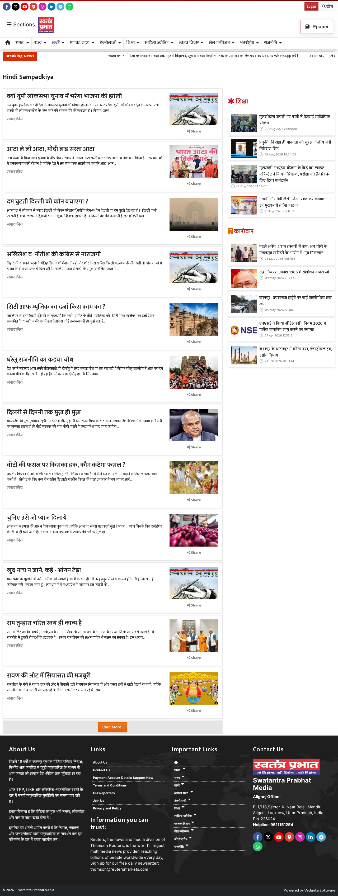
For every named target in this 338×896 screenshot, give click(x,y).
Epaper (320, 26)
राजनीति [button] (270, 42)
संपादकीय (15, 119)
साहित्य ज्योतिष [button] (156, 42)
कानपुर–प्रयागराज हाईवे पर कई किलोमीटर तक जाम (295, 301)
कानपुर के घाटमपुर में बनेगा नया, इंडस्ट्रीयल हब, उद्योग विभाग (295, 352)
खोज (329, 6)
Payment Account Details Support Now (123, 778)
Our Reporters (104, 793)
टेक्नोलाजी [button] (108, 42)
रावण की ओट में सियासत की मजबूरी (49, 675)
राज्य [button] (38, 42)
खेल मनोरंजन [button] (219, 42)
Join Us (98, 801)
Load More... (113, 727)
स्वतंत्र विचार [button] (189, 42)
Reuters (97, 839)
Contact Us (101, 770)
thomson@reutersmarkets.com (119, 869)
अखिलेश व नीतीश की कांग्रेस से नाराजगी (54, 254)
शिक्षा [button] (130, 42)
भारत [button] (20, 42)
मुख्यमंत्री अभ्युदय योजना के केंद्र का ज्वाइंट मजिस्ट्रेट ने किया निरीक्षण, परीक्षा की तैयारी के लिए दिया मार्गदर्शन (294, 174)
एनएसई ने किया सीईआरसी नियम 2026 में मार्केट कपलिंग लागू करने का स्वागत (292, 326)
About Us (100, 762)
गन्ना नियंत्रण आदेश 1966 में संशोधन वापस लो (294, 272)
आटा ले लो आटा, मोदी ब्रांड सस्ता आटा (51, 149)
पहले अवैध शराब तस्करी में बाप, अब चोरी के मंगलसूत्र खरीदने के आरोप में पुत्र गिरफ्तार (293, 250)
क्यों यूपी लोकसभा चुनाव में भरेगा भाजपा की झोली (64, 96)
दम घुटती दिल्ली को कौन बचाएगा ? (47, 201)
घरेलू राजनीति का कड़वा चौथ (40, 359)
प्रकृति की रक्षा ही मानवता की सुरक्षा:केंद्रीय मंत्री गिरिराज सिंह (295, 145)
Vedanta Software (319, 890)
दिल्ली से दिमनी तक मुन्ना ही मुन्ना (45, 412)
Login (311, 6)
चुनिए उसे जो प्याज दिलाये (37, 518)
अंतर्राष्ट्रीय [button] (247, 42)
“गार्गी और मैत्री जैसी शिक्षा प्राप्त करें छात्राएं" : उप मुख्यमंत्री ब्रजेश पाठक (293, 202)
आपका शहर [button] (79, 42)
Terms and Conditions (110, 785)
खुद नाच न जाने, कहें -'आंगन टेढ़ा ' (45, 570)
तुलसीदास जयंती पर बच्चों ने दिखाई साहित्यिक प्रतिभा (294, 120)
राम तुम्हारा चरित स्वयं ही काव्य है (44, 623)
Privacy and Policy (107, 808)
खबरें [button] (56, 42)
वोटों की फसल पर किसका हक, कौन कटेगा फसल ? (66, 465)
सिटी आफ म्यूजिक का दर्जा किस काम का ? (56, 307)
